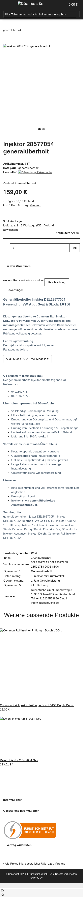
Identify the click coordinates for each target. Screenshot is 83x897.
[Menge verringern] (6, 247)
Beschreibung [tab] (56, 282)
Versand (35, 205)
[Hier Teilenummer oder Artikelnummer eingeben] (78, 14)
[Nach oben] (41, 885)
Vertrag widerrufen (19, 845)
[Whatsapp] (2, 890)
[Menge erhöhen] (72, 256)
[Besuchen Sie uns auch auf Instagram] (6, 856)
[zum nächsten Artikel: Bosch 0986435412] (31, 30)
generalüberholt (28, 167)
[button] (63, 5)
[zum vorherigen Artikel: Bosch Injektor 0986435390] (24, 30)
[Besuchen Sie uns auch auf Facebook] (6, 851)
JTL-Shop (48, 877)
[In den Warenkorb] (6, 42)
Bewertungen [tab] (15, 289)
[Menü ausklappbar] (8, 4)
